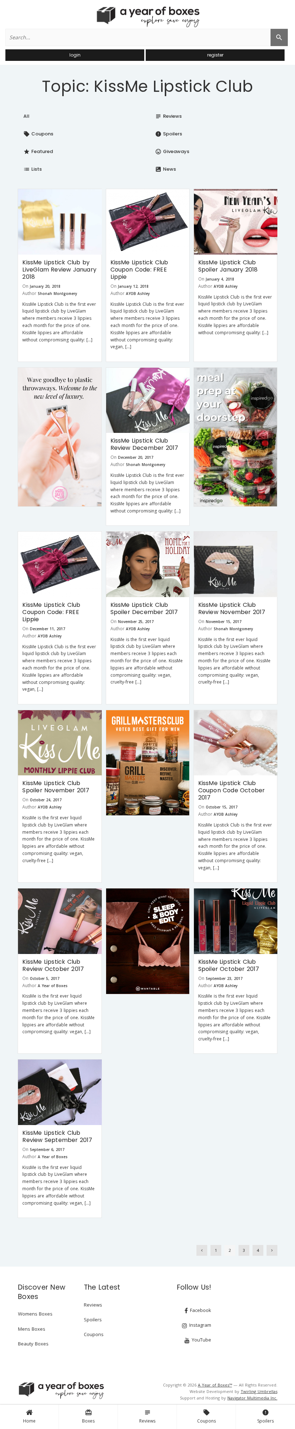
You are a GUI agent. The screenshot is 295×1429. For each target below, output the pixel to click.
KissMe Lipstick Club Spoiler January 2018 (228, 266)
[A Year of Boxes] (61, 1390)
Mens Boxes (31, 1329)
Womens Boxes (35, 1314)
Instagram (199, 1325)
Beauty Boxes (33, 1343)
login (75, 55)
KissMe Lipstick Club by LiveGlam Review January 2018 (59, 269)
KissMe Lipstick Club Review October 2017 (53, 965)
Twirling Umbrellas (259, 1391)
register (215, 55)
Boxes (88, 1416)
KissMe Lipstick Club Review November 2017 (232, 608)
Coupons (206, 1416)
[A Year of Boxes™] (147, 16)
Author (29, 293)
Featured (38, 151)
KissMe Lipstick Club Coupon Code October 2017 (231, 790)
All (26, 116)
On (25, 286)
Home (29, 1421)
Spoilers (265, 1416)
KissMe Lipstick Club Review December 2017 (144, 444)
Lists (32, 169)
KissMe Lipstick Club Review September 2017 (57, 1136)
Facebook (200, 1310)
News (165, 169)
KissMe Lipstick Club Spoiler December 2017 (144, 608)
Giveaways (172, 151)
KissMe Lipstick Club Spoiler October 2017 (228, 965)
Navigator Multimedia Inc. (252, 1398)
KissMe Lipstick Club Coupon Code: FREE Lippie (139, 269)
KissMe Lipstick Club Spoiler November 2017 (55, 786)
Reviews (147, 1416)
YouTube (200, 1339)
